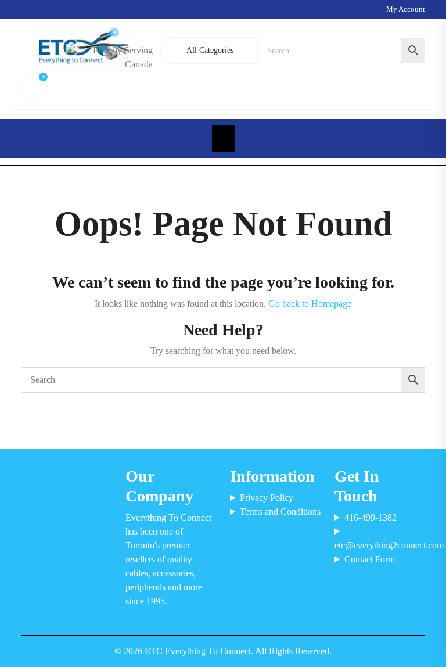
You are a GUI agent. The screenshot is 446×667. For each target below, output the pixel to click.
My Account (405, 9)
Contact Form (369, 559)
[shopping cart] (32, 87)
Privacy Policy (266, 498)
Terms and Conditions (280, 512)
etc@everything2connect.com (379, 545)
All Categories (209, 50)
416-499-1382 (370, 517)
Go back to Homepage (309, 304)
